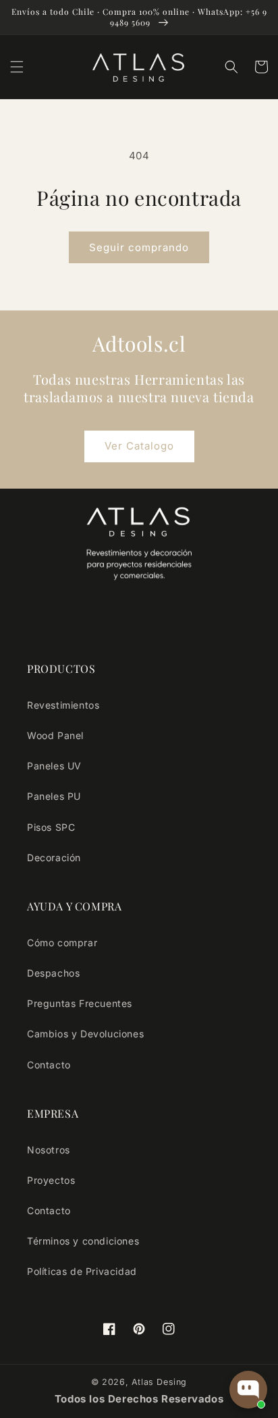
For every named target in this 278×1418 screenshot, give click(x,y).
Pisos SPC (51, 827)
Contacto (49, 1064)
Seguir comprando (139, 247)
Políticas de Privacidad (82, 1271)
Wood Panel (55, 735)
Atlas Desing (159, 1382)
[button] (17, 67)
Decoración (54, 857)
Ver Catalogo (139, 445)
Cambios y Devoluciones (85, 1033)
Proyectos (51, 1180)
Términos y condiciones (83, 1241)
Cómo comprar (62, 942)
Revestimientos (63, 705)
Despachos (53, 973)
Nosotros (48, 1149)
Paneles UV (54, 765)
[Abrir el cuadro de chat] (248, 1390)
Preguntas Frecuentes (79, 1003)
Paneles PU (54, 796)
